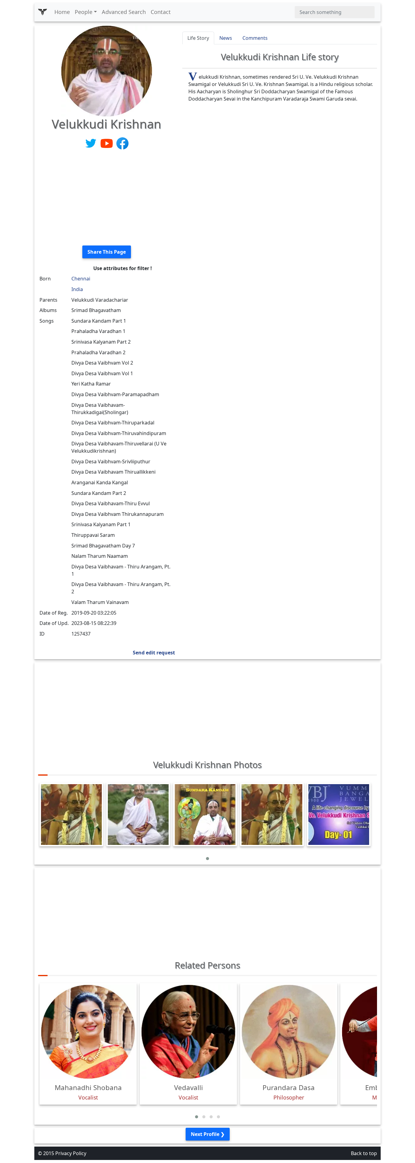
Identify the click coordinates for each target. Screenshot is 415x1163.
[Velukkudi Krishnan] (106, 70)
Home (62, 11)
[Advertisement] (106, 198)
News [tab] (225, 38)
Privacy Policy (70, 1153)
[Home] (42, 12)
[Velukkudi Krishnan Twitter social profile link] (91, 142)
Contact (161, 11)
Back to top (364, 1153)
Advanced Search (124, 11)
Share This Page (106, 252)
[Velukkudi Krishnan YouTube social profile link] (107, 142)
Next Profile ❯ (208, 1134)
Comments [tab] (255, 38)
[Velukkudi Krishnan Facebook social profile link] (122, 142)
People (83, 11)
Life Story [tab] (198, 38)
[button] (207, 859)
